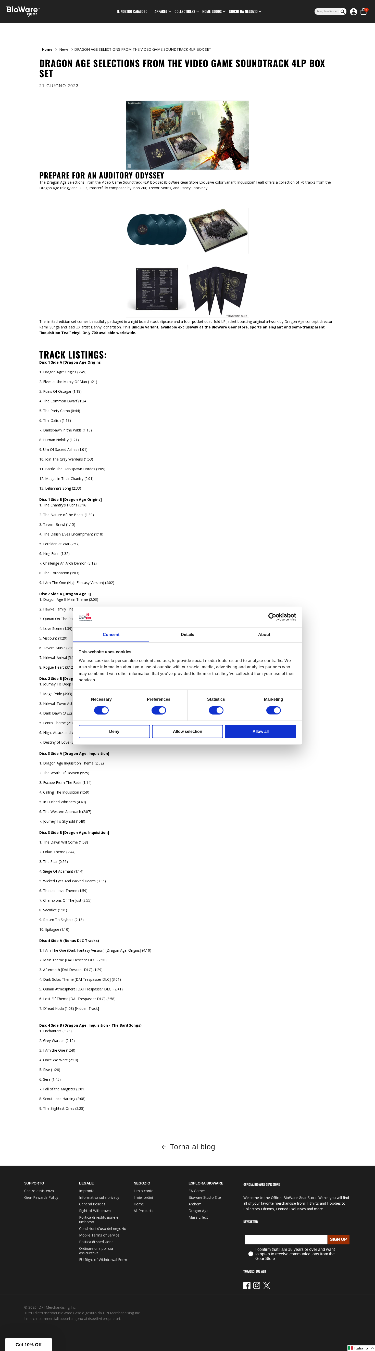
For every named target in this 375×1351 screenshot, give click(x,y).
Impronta (86, 1190)
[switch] (159, 710)
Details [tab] (187, 634)
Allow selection (187, 731)
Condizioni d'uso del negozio (102, 1228)
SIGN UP (338, 1239)
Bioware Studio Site (205, 1197)
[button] (161, 11)
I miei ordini (143, 1197)
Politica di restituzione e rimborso (98, 1219)
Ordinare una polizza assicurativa (96, 1250)
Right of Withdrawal (95, 1210)
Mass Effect (198, 1217)
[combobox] (327, 11)
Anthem (195, 1204)
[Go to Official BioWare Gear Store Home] (46, 11)
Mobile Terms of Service (99, 1235)
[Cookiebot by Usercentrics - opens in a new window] (274, 617)
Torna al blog (192, 1147)
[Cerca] (342, 11)
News (64, 49)
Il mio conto (144, 1190)
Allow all (261, 731)
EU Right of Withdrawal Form (103, 1259)
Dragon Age (198, 1210)
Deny (114, 731)
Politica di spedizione (96, 1241)
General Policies (92, 1204)
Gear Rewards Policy (41, 1197)
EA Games (197, 1190)
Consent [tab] (111, 634)
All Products (143, 1210)
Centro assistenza (39, 1190)
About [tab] (264, 634)
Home (47, 49)
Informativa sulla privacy (99, 1197)
